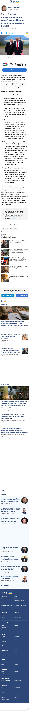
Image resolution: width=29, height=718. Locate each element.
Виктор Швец (4, 503)
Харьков (16, 625)
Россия (7, 228)
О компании (4, 596)
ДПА (15, 650)
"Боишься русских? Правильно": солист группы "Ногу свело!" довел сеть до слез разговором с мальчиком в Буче (11, 350)
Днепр (15, 627)
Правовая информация (6, 598)
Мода (15, 697)
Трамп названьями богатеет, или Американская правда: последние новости (10, 568)
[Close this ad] (28, 709)
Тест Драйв (4, 661)
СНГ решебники (5, 655)
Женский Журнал (5, 699)
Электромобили (18, 661)
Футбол (3, 636)
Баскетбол (16, 636)
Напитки (16, 671)
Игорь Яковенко (5, 580)
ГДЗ (2, 648)
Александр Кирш (5, 551)
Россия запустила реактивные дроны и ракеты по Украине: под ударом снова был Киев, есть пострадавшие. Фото (14, 403)
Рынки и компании (5, 680)
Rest (2, 491)
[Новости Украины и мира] (3, 301)
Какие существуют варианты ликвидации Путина (9, 577)
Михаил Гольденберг (6, 523)
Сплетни (16, 695)
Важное (4, 304)
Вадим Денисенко (14, 7)
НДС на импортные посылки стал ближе (9, 548)
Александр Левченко (6, 562)
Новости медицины (5, 687)
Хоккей (3, 639)
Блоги (3, 617)
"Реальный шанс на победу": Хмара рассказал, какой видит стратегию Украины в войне (12, 416)
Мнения (3, 494)
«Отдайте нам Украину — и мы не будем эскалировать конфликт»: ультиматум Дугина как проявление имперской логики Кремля (10, 509)
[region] (14, 371)
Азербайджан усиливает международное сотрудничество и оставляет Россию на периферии (9, 558)
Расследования (19, 615)
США (3, 228)
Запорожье (4, 627)
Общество (17, 617)
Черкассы (3, 629)
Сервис (16, 664)
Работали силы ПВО (6, 407)
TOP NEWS (5, 384)
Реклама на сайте (5, 602)
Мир (2, 28)
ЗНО (2, 652)
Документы (17, 602)
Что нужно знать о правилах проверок (10, 327)
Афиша (3, 695)
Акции (2, 664)
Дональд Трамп (13, 228)
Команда (16, 596)
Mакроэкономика (18, 680)
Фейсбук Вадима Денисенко (13, 224)
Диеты (3, 673)
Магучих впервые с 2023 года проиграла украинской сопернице (10, 336)
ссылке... (13, 218)
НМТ (15, 652)
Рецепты (3, 671)
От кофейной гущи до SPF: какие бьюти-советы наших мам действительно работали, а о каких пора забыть (10, 520)
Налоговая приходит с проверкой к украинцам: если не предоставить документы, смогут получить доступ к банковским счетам (14, 323)
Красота (3, 697)
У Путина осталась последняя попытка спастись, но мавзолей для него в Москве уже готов (10, 499)
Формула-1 (3, 641)
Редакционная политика (6, 231)
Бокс (15, 639)
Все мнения (4, 585)
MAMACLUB (17, 687)
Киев (2, 625)
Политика (17, 612)
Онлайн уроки (4, 650)
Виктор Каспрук (5, 513)
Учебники (16, 648)
